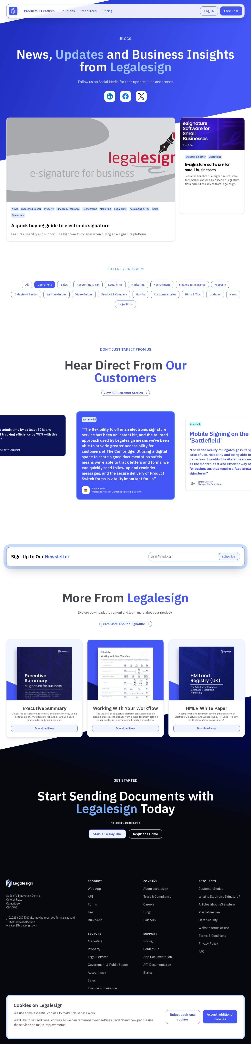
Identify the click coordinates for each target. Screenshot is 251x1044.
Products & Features (39, 11)
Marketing (138, 284)
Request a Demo (145, 834)
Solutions (68, 11)
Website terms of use (214, 928)
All (27, 284)
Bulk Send (95, 920)
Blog (146, 912)
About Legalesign (155, 889)
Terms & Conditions (212, 936)
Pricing (108, 11)
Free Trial (231, 11)
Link (91, 912)
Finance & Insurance (192, 284)
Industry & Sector (26, 294)
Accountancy (97, 972)
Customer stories (165, 294)
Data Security (208, 920)
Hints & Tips (193, 294)
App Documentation (157, 957)
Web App (94, 889)
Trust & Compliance (157, 896)
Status (148, 972)
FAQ (201, 951)
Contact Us (151, 949)
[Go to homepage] (13, 11)
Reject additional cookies (183, 1017)
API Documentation (157, 965)
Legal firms (115, 284)
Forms (92, 904)
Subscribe (228, 556)
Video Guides (83, 294)
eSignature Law (209, 912)
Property (220, 284)
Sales (64, 284)
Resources (89, 11)
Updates (215, 294)
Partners (149, 920)
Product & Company (114, 294)
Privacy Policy (208, 943)
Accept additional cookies (220, 1016)
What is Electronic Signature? (219, 896)
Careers (149, 904)
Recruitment (162, 284)
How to (140, 294)
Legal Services (98, 957)
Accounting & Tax (88, 284)
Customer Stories (211, 889)
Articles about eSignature (217, 904)
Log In (209, 11)
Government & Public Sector (108, 965)
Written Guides (56, 294)
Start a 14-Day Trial (107, 834)
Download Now (44, 728)
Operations (44, 284)
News (233, 294)
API (90, 896)
